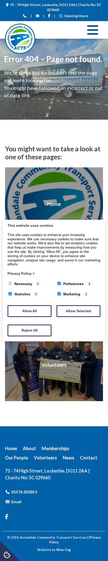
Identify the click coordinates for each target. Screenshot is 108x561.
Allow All (29, 311)
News (68, 457)
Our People (16, 457)
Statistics (22, 294)
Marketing (71, 294)
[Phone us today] (25, 16)
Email (16, 501)
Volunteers (45, 457)
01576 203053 (24, 491)
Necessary (23, 284)
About (29, 448)
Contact (88, 457)
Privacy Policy (21, 273)
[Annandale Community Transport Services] (20, 52)
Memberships (55, 448)
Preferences (73, 284)
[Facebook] (49, 16)
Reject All (30, 330)
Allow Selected (78, 311)
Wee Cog (63, 550)
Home (11, 448)
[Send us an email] (37, 16)
